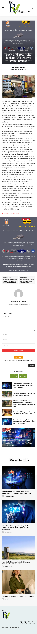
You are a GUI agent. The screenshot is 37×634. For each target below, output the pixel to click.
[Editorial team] (18, 293)
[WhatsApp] (25, 376)
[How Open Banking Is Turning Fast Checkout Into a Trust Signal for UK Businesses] (7, 421)
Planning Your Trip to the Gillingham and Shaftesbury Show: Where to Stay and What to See (24, 403)
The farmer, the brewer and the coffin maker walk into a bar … (27, 281)
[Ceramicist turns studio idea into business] (18, 582)
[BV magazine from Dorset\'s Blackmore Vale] (19, 8)
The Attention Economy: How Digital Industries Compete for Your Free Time (23, 385)
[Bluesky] (33, 622)
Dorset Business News (18, 51)
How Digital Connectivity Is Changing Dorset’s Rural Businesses (16, 563)
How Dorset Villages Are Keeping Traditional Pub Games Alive (24, 413)
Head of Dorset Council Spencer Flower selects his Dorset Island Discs (10, 281)
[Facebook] (12, 376)
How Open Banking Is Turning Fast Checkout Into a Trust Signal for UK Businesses (24, 421)
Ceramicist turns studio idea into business (18, 596)
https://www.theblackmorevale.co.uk (18, 304)
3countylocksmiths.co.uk (10, 214)
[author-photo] (3, 496)
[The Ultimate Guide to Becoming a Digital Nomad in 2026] (7, 394)
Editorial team (20, 67)
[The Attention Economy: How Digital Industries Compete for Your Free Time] (7, 385)
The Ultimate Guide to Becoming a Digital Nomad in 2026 (24, 394)
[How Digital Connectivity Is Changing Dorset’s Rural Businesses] (18, 548)
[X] (16, 376)
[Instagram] (25, 622)
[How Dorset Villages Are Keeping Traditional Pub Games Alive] (7, 412)
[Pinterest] (21, 376)
